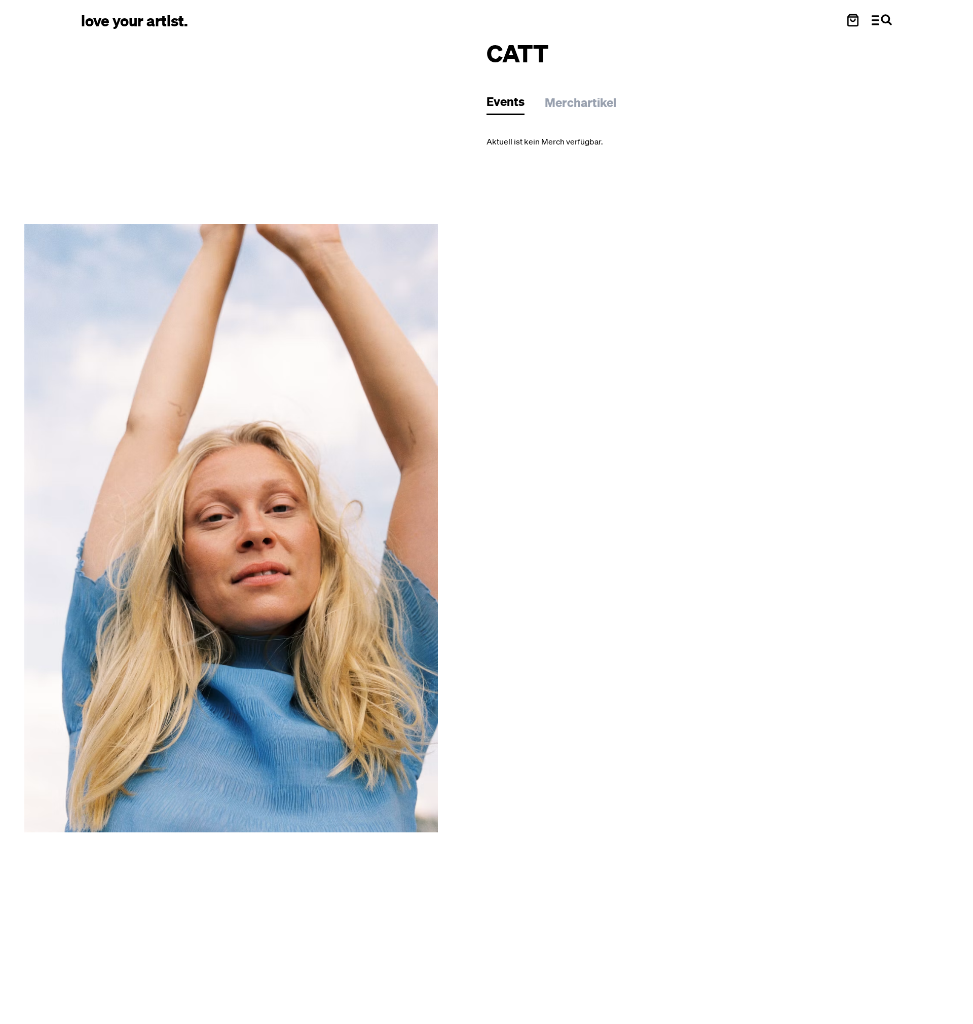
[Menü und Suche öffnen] (882, 20)
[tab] (510, 104)
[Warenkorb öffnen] (852, 20)
